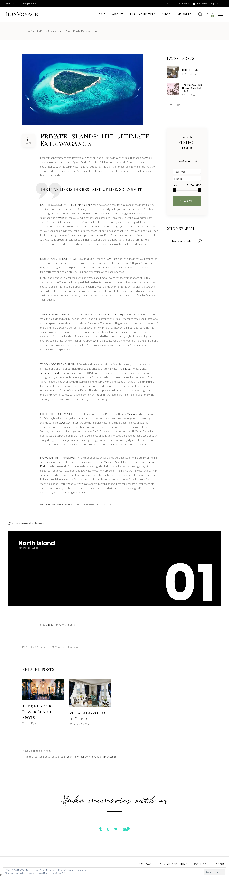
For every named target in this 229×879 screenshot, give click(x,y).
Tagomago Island (49, 372)
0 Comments (41, 647)
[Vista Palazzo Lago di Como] (90, 693)
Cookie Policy (61, 873)
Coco (38, 723)
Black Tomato (56, 624)
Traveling (59, 647)
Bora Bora (111, 258)
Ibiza (127, 368)
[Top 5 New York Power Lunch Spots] (43, 689)
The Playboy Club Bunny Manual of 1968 (192, 88)
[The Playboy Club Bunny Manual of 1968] (173, 89)
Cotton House (70, 422)
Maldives (109, 461)
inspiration (38, 31)
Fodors (70, 624)
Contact (201, 864)
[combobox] (187, 171)
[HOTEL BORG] (173, 72)
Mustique (132, 413)
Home (26, 31)
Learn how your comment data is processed (92, 756)
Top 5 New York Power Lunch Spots (38, 711)
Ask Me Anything (174, 864)
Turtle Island (115, 314)
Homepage (145, 864)
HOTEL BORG (190, 69)
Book (220, 864)
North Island (85, 204)
